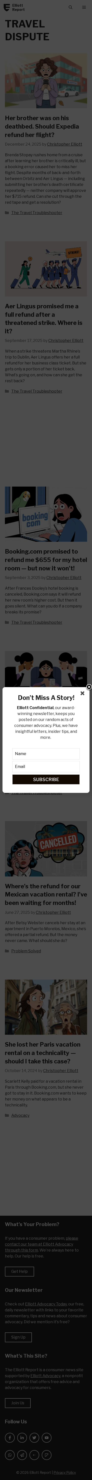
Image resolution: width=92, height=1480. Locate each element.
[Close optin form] (83, 694)
